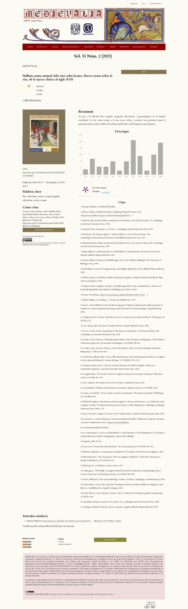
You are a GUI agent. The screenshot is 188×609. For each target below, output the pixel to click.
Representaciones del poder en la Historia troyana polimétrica (67, 521)
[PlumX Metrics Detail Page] (85, 189)
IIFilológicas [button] (139, 47)
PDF (143, 72)
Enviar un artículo (110, 539)
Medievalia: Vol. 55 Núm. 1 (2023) (107, 521)
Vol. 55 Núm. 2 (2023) (93, 56)
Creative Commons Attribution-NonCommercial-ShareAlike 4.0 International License (82, 594)
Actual (55, 47)
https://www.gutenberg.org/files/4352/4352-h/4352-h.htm (122, 295)
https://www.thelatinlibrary (118, 422)
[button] (32, 100)
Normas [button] (101, 47)
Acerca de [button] (42, 47)
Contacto (124, 47)
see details (105, 192)
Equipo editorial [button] (70, 47)
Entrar (143, 3)
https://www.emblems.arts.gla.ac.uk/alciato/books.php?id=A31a (105, 215)
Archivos (88, 47)
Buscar (153, 47)
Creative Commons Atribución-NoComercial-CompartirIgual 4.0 (44, 244)
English (61, 541)
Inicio (30, 47)
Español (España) (64, 544)
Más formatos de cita (43, 230)
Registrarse (133, 3)
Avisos (113, 47)
